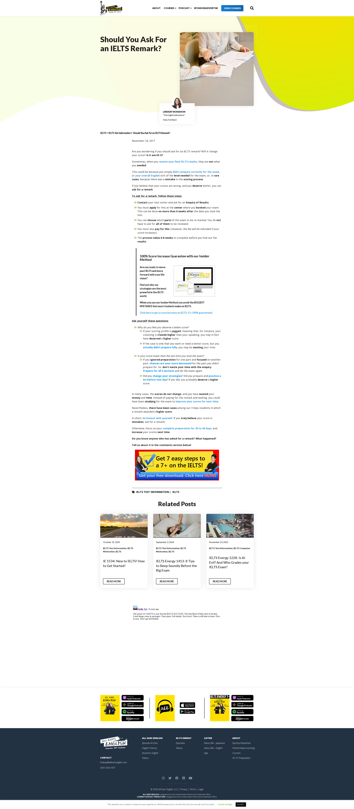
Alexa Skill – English (213, 748)
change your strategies (167, 376)
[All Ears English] (114, 742)
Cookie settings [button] (225, 804)
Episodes (180, 743)
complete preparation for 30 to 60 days (187, 428)
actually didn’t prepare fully (160, 347)
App (206, 752)
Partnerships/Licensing (243, 748)
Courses (169, 8)
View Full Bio (169, 119)
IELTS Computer (242, 548)
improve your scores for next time (197, 401)
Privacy (183, 789)
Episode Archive (150, 743)
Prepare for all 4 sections (158, 370)
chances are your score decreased (171, 363)
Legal (200, 789)
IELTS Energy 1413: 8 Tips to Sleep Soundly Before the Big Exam (176, 565)
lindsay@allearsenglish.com (113, 762)
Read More (114, 581)
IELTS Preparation (241, 757)
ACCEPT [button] (240, 804)
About (156, 8)
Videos (145, 757)
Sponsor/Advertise (206, 8)
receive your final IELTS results (178, 161)
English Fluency (149, 748)
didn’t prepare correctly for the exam (196, 171)
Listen (208, 738)
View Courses (232, 8)
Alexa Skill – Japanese (214, 743)
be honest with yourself (157, 418)
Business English (150, 752)
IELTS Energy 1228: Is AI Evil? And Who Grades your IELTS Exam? (229, 562)
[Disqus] (177, 638)
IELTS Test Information (119, 132)
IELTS (103, 132)
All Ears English (152, 738)
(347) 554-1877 (107, 767)
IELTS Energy (183, 738)
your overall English (147, 175)
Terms (193, 789)
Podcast (184, 8)
